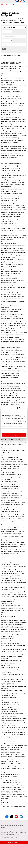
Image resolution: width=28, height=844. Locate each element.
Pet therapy (11, 577)
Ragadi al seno (4, 622)
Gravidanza (9, 400)
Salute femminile (4, 653)
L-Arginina (3, 448)
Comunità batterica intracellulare (8, 218)
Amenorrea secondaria (6, 105)
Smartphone (3, 722)
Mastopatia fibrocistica (6, 495)
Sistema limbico (4, 716)
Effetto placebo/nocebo (6, 314)
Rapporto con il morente (18, 624)
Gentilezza (10, 390)
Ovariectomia (14, 555)
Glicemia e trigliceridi (6, 397)
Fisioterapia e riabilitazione (7, 370)
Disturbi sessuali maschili (6, 273)
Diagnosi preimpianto (15, 254)
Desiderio (20, 248)
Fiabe (19, 364)
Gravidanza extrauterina (19, 400)
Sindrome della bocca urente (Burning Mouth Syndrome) (11, 691)
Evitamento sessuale (20, 341)
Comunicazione (16, 216)
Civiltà (11, 200)
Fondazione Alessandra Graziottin (10, 837)
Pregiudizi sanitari (11, 596)
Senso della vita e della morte (16, 670)
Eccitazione (3, 305)
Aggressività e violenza (20, 94)
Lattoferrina (3, 452)
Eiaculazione (3, 316)
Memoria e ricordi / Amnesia (20, 499)
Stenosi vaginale (22, 732)
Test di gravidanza (15, 754)
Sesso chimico (22, 674)
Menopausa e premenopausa (7, 502)
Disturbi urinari (16, 273)
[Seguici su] (21, 1)
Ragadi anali (11, 622)
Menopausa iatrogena (20, 502)
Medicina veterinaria (15, 497)
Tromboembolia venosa (18, 765)
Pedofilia (3, 573)
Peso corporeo (4, 577)
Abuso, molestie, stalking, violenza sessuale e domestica (13, 78)
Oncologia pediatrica (13, 546)
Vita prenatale (15, 793)
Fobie (17, 373)
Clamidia (16, 200)
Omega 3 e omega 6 (20, 542)
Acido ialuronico (23, 86)
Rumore (25, 645)
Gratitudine (3, 400)
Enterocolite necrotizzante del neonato (17, 325)
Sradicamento (4, 730)
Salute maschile (13, 653)
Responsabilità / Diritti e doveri (19, 634)
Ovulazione (3, 556)
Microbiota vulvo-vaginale (18, 513)
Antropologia (4, 121)
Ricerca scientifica (22, 640)
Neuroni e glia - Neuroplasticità (8, 531)
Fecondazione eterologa (6, 361)
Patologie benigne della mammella (8, 569)
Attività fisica (13, 135)
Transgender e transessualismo (8, 761)
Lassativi (18, 450)
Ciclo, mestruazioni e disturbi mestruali (10, 196)
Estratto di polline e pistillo (7, 336)
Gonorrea (9, 399)
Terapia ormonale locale (13, 749)
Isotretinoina (9, 442)
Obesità (2, 541)
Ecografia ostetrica (5, 307)
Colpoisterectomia (13, 211)
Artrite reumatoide (5, 128)
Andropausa (19, 112)
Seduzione (22, 662)
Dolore (14, 282)
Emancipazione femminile (17, 318)
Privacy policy (4, 834)
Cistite (19, 198)
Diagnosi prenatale (5, 255)
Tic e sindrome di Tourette (19, 756)
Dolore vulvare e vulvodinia (16, 296)
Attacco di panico (5, 135)
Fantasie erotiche (4, 349)
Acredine (20, 87)
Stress (15, 734)
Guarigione (3, 404)
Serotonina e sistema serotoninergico (9, 674)
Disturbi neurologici (5, 271)
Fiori (19, 368)
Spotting (22, 729)
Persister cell (17, 575)
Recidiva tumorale (15, 631)
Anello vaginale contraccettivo (8, 114)
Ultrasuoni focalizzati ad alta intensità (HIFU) (11, 774)
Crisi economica (22, 235)
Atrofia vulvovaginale (6, 133)
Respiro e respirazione (6, 634)
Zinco (7, 806)
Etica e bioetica (14, 339)
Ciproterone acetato (5, 198)
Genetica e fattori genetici (13, 386)
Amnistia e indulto (18, 107)
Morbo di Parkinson (16, 518)
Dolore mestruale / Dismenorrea (8, 287)
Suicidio (2, 736)
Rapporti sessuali (23, 622)
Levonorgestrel (4, 461)
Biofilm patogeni (10, 150)
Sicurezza (12, 679)
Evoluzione (3, 343)
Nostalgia (22, 536)
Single (14, 711)
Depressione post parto (6, 248)
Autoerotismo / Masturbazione (15, 139)
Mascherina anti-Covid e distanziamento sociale (11, 490)
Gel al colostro (17, 383)
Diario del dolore (14, 255)
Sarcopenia (3, 655)
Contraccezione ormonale (6, 225)
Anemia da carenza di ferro (7, 116)
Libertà (10, 461)
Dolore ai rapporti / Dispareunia (8, 284)
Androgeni (19, 110)
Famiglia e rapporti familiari (13, 347)
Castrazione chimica (5, 181)
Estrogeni (17, 337)
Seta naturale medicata (18, 677)
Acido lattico (4, 87)
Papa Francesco (13, 562)
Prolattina (3, 607)
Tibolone (10, 756)
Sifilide (17, 679)
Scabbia (9, 655)
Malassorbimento (19, 476)
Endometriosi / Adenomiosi (7, 323)
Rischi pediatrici (15, 643)
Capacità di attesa (5, 172)
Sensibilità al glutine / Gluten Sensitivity (10, 667)
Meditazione (3, 499)
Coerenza (17, 207)
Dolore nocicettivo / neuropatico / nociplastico (11, 291)
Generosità (3, 386)
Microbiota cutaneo (5, 511)
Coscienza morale (19, 230)
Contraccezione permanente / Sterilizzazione (11, 226)
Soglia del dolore (18, 722)
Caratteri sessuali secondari (7, 173)
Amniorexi (10, 107)
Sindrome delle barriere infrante (8, 697)
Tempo (21, 743)
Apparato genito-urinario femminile (14, 123)
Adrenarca (3, 94)
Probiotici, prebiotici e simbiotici (8, 599)
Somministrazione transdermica (8, 725)
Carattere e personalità (19, 172)
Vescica (22, 787)
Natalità (14, 527)
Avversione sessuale (13, 142)
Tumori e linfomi (15, 768)
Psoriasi (19, 610)
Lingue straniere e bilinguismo (20, 464)
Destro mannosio (4, 250)
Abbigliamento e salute (6, 77)
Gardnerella (10, 383)
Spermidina (24, 727)
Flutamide (12, 373)
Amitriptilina (4, 107)
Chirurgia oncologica (17, 193)
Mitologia (22, 516)
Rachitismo (3, 620)
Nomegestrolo (17, 535)
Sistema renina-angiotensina (19, 718)
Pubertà (23, 610)
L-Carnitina (9, 448)
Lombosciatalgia (16, 466)
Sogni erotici (3, 723)
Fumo (17, 375)
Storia (11, 734)
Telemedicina (4, 743)
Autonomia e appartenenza (7, 140)
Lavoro (9, 452)
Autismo (25, 135)
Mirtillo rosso (18, 514)
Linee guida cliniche (5, 463)
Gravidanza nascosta (5, 402)
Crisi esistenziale (4, 237)
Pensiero (21, 573)
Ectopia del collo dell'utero (7, 311)
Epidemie (10, 327)
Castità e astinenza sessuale (20, 179)
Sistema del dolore (5, 715)
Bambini (7, 148)
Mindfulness (3, 514)
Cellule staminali (20, 182)
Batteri (12, 148)
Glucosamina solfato (21, 397)
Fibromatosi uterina (13, 366)
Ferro (7, 363)
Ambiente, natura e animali (7, 103)
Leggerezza (4, 457)
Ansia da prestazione (9, 117)
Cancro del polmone (16, 165)
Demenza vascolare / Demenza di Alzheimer (11, 245)
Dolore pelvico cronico (16, 294)
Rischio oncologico (5, 645)
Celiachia (14, 182)
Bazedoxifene (18, 148)
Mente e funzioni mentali (17, 504)
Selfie (6, 663)
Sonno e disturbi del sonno (7, 727)
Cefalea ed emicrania (5, 182)
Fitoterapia (11, 372)
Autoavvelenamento (5, 137)
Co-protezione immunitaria (7, 205)
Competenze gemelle (16, 214)
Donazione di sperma (5, 300)
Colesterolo (22, 207)
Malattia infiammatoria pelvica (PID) (9, 481)
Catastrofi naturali (16, 181)
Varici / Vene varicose (15, 785)
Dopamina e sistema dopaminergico (9, 301)
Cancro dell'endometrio (6, 166)
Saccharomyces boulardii (6, 649)
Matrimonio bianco (16, 495)
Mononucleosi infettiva (6, 518)
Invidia (2, 439)
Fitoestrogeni (17, 370)
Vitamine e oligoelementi (18, 794)
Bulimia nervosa (4, 157)
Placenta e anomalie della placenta (9, 592)
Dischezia (21, 261)
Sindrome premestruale (6, 711)
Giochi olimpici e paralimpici (7, 395)
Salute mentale (21, 653)
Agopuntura (9, 96)
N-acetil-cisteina (4, 526)
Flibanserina (24, 372)
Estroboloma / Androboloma (7, 337)
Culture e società (10, 239)
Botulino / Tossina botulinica (7, 153)
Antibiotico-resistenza (6, 119)
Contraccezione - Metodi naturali (8, 223)
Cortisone (11, 230)
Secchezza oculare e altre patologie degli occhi (11, 660)
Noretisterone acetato (14, 536)
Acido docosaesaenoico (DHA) (7, 82)
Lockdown (9, 466)
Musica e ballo (22, 520)
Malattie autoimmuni (5, 483)
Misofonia (24, 514)
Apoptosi (3, 123)
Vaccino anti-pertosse (15, 782)
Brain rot (17, 153)
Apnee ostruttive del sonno (18, 121)
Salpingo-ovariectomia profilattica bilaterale (11, 651)
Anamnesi (13, 110)
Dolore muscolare (21, 287)
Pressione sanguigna (21, 596)
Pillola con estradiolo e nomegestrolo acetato (11, 584)
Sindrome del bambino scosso (7, 683)
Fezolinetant (14, 364)
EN (26, 1)
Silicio (2, 681)
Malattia (2, 477)
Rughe (20, 645)
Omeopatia (3, 544)
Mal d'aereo (3, 476)
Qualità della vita (4, 616)
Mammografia (4, 488)
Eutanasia (12, 341)
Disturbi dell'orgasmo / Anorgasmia (9, 268)
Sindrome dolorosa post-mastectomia (9, 702)
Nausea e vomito (21, 527)
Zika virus (3, 806)
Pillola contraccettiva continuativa (8, 589)
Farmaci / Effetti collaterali (20, 350)
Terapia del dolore (22, 745)
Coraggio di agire (11, 228)
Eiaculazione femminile (13, 316)
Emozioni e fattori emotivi (7, 321)
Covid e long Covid (5, 232)
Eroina (24, 328)
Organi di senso (14, 548)
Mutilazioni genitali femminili (7, 521)
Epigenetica (16, 327)
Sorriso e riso (17, 727)
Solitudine (10, 723)
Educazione (16, 311)
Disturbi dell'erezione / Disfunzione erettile (10, 266)
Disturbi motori (16, 269)
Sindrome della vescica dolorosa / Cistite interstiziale (13, 693)
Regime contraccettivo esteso (7, 633)
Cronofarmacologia (13, 237)
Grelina (23, 402)
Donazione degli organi (6, 298)
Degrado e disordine (12, 243)
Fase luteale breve (5, 356)
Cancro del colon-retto (6, 165)
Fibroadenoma (4, 366)
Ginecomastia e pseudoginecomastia (9, 393)
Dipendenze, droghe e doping (7, 259)
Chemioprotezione (5, 191)
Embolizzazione (14, 320)
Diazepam (21, 255)
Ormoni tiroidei (13, 549)
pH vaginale (17, 577)
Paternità (23, 568)
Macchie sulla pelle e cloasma (7, 472)
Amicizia (14, 105)
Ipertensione (11, 439)
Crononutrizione (23, 237)
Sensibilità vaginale (5, 669)
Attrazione (19, 135)
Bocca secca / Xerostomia (10, 152)
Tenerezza (3, 745)
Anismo (16, 116)
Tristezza (10, 765)
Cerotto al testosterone (19, 184)
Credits (18, 834)
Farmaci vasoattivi (5, 354)
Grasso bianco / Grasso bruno (19, 399)
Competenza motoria (5, 214)
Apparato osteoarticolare (17, 124)
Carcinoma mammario (6, 175)
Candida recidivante (15, 170)
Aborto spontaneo (22, 77)
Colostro (6, 211)
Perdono (11, 575)
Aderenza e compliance (6, 91)
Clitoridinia (3, 203)
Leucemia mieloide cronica (16, 459)
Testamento (23, 754)
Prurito (2, 610)
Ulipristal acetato (8, 772)
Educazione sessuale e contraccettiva (9, 313)
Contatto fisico (20, 219)
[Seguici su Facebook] (16, 1)
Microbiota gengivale (15, 511)
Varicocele (23, 785)
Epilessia (22, 327)
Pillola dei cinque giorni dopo (7, 591)
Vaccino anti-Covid (5, 782)
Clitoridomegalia (10, 203)
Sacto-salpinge (16, 649)
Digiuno (14, 257)
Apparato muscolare (5, 124)
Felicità (24, 361)
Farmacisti (12, 354)
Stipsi (8, 734)
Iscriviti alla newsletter (14, 842)
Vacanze (2, 780)
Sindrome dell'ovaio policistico (8, 688)
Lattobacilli (23, 450)
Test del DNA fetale (5, 754)
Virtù (11, 791)
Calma (6, 163)
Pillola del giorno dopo (20, 591)
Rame (16, 622)
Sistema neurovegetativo (6, 718)
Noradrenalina (4, 536)
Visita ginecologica (18, 791)
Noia (12, 535)
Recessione (23, 629)
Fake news (3, 347)
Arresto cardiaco (22, 126)
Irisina (15, 441)
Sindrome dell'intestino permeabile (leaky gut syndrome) (14, 686)
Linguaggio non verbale (6, 464)
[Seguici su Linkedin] (24, 1)
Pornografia (8, 594)
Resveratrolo (4, 636)
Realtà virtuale (16, 629)
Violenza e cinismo (5, 791)
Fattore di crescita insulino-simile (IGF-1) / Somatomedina (14, 357)
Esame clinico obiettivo (11, 330)
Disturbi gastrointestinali (6, 269)
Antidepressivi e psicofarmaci (18, 119)
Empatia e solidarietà (18, 321)
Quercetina (12, 616)
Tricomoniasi (4, 765)
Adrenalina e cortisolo (18, 93)
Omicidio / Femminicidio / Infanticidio (15, 544)
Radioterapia (22, 620)
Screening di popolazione (6, 656)
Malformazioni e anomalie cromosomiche (10, 486)
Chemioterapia (13, 191)
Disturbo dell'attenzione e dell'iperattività (10, 280)
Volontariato (7, 796)
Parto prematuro (22, 566)
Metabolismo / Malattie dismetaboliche (9, 507)
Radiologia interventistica (12, 620)
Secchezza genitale (5, 658)
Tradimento (3, 759)
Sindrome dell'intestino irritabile (8, 685)
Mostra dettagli (20, 430)
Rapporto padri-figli (18, 627)
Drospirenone (21, 301)
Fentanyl (3, 363)
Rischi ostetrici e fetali (6, 643)
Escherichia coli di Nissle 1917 (19, 332)
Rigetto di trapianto (14, 641)
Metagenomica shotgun (6, 509)
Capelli (11, 172)
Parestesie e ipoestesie (6, 566)
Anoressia (21, 116)
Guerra (8, 404)
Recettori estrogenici (5, 631)
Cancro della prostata (15, 168)
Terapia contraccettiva (12, 745)
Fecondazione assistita (18, 359)
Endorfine (23, 323)
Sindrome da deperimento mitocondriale (13, 681)
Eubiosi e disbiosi (4, 341)
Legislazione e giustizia (13, 457)
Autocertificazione (16, 137)
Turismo (22, 768)
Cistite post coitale (5, 200)
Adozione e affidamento (6, 93)
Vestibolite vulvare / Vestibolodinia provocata (11, 789)
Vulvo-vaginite (4, 798)
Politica (2, 594)
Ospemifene (3, 551)
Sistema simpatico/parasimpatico (8, 720)
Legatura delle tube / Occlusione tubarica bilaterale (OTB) (12, 454)
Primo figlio (16, 598)
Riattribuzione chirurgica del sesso (9, 640)
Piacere (23, 577)
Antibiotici (17, 117)
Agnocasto (3, 96)
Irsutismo (3, 442)
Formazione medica (5, 375)
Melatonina (10, 499)
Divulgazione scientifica (6, 282)
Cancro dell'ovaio (17, 166)
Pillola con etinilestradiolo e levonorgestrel (10, 585)
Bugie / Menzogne (20, 155)
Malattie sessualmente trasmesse (19, 484)
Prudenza (21, 608)
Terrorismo (18, 752)
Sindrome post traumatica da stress (9, 709)
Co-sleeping (16, 205)
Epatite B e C (4, 327)
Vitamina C (21, 793)
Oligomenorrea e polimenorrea (8, 542)
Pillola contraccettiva (5, 587)
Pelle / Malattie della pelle (12, 573)
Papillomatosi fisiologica (6, 564)
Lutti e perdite (16, 468)
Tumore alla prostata (5, 768)
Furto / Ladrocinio (5, 379)
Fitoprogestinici (4, 372)
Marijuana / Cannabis (13, 488)
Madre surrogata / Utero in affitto (8, 474)
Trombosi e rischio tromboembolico (9, 766)
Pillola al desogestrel (5, 580)
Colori (2, 211)
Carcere (16, 173)
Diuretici (23, 280)
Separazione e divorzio (6, 672)
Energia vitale (4, 325)
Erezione (20, 328)
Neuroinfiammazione (12, 529)
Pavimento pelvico (20, 571)
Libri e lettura (16, 461)
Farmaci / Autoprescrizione (16, 349)
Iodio (6, 439)
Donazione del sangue (17, 298)
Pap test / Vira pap (5, 562)
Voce (2, 796)
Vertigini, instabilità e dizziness (13, 787)
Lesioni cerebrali (4, 459)
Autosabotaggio (4, 142)
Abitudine (14, 77)
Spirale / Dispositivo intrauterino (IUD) (10, 729)
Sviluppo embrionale (13, 738)
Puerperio (3, 612)
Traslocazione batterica (15, 763)
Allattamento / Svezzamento (14, 98)
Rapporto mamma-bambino (17, 626)
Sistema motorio (12, 716)
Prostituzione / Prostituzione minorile (9, 608)
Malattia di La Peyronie (6, 479)
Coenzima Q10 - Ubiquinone (7, 207)
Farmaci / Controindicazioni (7, 350)
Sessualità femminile (5, 676)
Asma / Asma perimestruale (7, 130)
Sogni (24, 722)
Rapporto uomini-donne (6, 629)
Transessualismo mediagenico (14, 759)
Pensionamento (4, 575)
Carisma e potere (12, 177)
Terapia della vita (5, 747)
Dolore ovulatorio (16, 292)
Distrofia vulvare (4, 262)
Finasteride (14, 368)
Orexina (7, 548)
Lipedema (3, 466)
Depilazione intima (5, 247)
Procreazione (20, 599)
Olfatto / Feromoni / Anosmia (11, 541)
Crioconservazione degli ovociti (8, 233)
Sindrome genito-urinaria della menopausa (10, 704)
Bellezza (24, 148)
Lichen (22, 461)
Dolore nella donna (5, 289)
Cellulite (2, 184)
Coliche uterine (4, 209)
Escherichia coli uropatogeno (7, 334)
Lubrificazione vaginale (6, 468)
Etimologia (21, 339)
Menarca (13, 500)
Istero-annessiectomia (6, 444)
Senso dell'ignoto (4, 670)
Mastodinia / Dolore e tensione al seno (9, 493)
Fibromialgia (3, 368)
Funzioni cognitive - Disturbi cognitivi (9, 377)
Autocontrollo (4, 139)
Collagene (11, 209)
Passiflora (17, 568)
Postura (19, 594)
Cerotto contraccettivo (6, 186)
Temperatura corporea (13, 743)
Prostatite (13, 607)
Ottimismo (15, 553)
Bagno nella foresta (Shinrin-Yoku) (16, 146)
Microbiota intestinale (6, 513)
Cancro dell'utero (5, 168)
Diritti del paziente (19, 259)
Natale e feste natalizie (6, 527)
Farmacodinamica (20, 354)
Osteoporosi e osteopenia (6, 553)
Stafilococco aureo (12, 730)
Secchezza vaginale (5, 662)
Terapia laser (4, 749)
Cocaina (22, 205)
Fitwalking (17, 372)
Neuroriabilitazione (16, 533)
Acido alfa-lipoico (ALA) (18, 80)
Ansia (2, 117)
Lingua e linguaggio (21, 463)
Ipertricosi (17, 439)
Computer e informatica (6, 216)
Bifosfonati (3, 150)
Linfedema (13, 463)
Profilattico (3, 601)
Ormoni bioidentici (5, 549)
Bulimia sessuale (13, 157)
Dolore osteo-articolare (6, 292)
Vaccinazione (8, 780)
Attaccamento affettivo (17, 133)
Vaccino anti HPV (16, 780)
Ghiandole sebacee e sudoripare (8, 392)
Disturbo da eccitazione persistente (9, 278)
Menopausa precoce (5, 504)
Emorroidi (21, 320)
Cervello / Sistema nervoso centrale (9, 188)
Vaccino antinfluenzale (6, 784)
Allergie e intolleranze (6, 100)
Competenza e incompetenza (17, 212)
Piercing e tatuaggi (5, 578)
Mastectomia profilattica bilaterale (8, 491)
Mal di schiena (10, 476)
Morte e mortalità (14, 520)
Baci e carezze (4, 146)
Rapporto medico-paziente (7, 627)
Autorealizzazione (18, 140)
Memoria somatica (5, 500)
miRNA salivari (10, 514)
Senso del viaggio (15, 669)
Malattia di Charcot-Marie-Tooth (13, 477)
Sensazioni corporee (5, 665)
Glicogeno (14, 397)
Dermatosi (14, 248)
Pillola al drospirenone (16, 580)
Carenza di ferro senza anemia (19, 175)
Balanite (2, 148)
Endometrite (17, 323)
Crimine (12, 232)
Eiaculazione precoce (5, 318)
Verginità (3, 787)
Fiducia (9, 368)
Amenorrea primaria (19, 103)
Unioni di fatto (4, 776)
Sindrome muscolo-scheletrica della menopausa (11, 707)
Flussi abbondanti (5, 373)
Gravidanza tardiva (15, 402)
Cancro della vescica (5, 170)
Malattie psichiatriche (6, 484)
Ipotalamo (10, 441)
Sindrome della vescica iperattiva (8, 695)
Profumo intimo (10, 601)
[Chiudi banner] (25, 408)
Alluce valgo (15, 100)
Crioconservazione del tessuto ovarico (9, 235)
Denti (23, 245)
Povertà (24, 594)
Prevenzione (3, 598)
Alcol (20, 96)
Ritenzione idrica (14, 645)
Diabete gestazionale (10, 252)
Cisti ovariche (14, 198)
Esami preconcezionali (6, 332)
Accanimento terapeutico (6, 80)
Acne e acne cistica (12, 87)
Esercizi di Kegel (19, 334)
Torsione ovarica (20, 758)
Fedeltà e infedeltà (17, 361)
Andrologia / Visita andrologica (8, 112)
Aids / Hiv (15, 96)
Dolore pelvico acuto (5, 294)
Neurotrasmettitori (5, 535)
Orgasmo (21, 548)
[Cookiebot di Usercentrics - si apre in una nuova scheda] (17, 408)
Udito (2, 772)
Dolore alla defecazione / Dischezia (9, 285)
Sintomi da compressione (6, 713)
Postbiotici (14, 594)
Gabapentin (3, 383)
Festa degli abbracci (5, 364)
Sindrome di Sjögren (5, 700)
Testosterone (4, 756)
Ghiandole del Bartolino (19, 390)
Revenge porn (11, 636)
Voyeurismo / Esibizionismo (17, 796)
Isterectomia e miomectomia (19, 442)
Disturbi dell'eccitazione (17, 264)
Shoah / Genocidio (5, 679)
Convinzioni (3, 228)
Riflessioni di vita (4, 641)
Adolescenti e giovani (17, 91)
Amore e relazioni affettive (7, 108)
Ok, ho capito (14, 434)
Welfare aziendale (5, 802)
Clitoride (19, 202)
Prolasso (19, 605)
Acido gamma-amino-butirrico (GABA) (9, 86)
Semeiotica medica (13, 663)
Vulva (25, 796)
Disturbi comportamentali (15, 262)
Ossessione (9, 551)
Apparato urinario (5, 126)
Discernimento (14, 261)
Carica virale (4, 177)
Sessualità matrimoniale (6, 677)
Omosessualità (4, 546)
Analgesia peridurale (5, 110)
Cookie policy (12, 834)
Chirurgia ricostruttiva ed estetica (8, 195)
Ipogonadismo (4, 441)
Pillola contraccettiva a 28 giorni (18, 587)
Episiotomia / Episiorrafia (6, 328)
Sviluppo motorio (23, 738)
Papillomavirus (16, 564)
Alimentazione (4, 98)
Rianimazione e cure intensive (7, 638)
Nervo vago (3, 529)
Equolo (15, 328)
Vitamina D (3, 794)
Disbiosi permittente (5, 261)
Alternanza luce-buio (17, 101)
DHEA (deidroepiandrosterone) (17, 250)
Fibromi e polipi (22, 366)
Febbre (2, 359)
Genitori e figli (4, 390)
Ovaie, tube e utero (5, 555)
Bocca (2, 152)
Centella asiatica (9, 184)
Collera (16, 209)
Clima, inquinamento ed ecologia (8, 202)
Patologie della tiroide (6, 571)
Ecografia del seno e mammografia (15, 305)
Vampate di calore (5, 785)
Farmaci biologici (5, 352)
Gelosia (23, 383)
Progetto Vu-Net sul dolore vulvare (9, 605)
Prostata (8, 607)
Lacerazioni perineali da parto (8, 450)
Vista (24, 791)
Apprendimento (14, 126)
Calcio (2, 163)
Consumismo (13, 219)
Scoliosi (22, 655)
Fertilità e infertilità (13, 363)
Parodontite (14, 566)
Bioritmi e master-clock (20, 150)
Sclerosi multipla (15, 655)
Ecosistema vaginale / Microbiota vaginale (10, 309)
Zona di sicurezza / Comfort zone (17, 806)
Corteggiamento (4, 230)
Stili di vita (3, 734)
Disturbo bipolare (5, 275)
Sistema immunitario (15, 715)
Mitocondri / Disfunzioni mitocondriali (10, 516)
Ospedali (21, 549)
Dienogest (3, 257)
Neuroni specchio (20, 531)
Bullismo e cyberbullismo (6, 159)
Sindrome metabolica (5, 706)
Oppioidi (3, 548)
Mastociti (20, 491)
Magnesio (19, 474)
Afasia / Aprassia (10, 94)
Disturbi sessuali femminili (17, 271)
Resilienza (22, 633)
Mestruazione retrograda (6, 506)
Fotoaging (13, 375)
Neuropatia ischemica (6, 533)
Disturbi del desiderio (6, 264)
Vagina (13, 784)
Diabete (2, 252)
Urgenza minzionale (13, 776)
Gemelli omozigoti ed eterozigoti (8, 385)
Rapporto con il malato (6, 624)
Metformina (15, 509)
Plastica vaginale (21, 592)
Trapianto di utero (5, 763)
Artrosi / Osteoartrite (16, 128)
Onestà (20, 546)
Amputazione (17, 108)
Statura (15, 732)
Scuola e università (17, 656)
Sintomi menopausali (18, 713)
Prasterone (3, 596)
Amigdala (19, 105)
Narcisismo (21, 526)
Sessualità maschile (15, 676)
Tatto (23, 742)
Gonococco (3, 399)
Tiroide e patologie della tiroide (8, 758)
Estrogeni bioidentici (5, 339)
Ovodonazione (21, 555)
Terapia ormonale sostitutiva (7, 751)
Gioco (16, 395)
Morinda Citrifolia (5, 520)
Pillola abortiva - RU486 (15, 578)
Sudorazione (21, 734)
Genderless (19, 385)
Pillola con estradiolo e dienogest (18, 582)
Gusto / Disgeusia (15, 404)
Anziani (9, 121)
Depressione (13, 247)
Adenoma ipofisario (5, 89)
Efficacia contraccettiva (17, 314)
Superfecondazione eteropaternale (13, 736)
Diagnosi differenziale (21, 252)
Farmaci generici (14, 352)
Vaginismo (18, 784)
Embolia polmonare (5, 320)
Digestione (8, 257)
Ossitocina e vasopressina (19, 551)
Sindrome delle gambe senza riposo (9, 699)
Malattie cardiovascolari (16, 483)
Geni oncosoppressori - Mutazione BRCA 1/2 (11, 388)
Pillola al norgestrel (5, 582)
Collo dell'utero (22, 209)
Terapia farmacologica (15, 747)
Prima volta (10, 598)
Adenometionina (14, 89)
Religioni (17, 633)
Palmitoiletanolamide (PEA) (7, 561)
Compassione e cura (5, 212)
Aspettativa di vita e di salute (7, 131)
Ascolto (23, 128)
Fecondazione (9, 359)
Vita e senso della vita (6, 793)
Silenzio (21, 679)
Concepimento (20, 218)
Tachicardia (3, 742)
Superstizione (4, 738)
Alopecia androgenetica (6, 101)
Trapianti (18, 761)
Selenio (2, 663)
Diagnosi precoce (4, 254)
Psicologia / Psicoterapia (10, 610)
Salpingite (23, 649)
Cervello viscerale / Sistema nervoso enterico (11, 189)
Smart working (20, 720)
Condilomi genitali (5, 219)
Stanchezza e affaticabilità (7, 732)
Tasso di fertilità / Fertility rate (14, 742)
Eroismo (2, 330)
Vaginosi (24, 784)
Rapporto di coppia (5, 626)
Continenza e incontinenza (7, 221)
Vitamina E (9, 794)
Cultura (3, 239)
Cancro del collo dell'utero (15, 163)
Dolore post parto (5, 296)
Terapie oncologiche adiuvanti (8, 752)
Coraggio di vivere (20, 228)
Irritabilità (20, 441)
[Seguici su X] (18, 1)
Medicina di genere (5, 497)
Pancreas (16, 561)
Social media (10, 722)
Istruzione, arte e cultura (17, 444)
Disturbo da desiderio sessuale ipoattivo (10, 277)
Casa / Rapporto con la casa (7, 179)
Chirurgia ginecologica (6, 193)
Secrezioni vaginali (15, 662)
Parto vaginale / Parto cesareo (7, 568)
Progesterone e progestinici (7, 603)
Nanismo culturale (13, 526)
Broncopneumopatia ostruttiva (8, 155)
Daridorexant (4, 243)
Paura (13, 571)
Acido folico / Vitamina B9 (6, 84)
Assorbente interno (19, 131)
